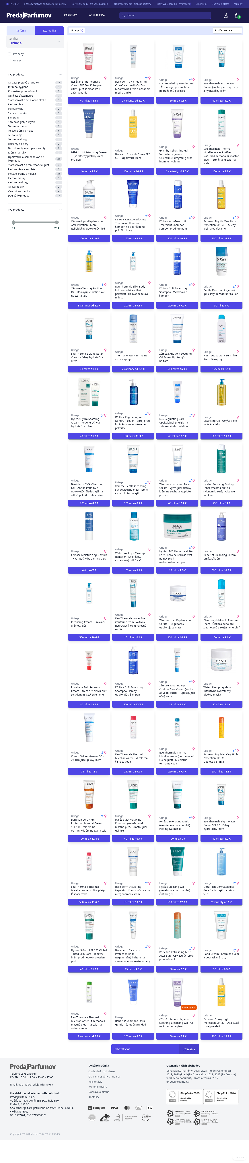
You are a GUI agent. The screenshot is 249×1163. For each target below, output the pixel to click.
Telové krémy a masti (33, 130)
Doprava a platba (98, 1092)
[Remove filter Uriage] (81, 30)
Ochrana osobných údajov (104, 1076)
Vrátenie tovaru (97, 1086)
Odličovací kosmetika (33, 95)
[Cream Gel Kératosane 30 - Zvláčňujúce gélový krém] (89, 727)
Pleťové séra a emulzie (33, 169)
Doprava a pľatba (220, 4)
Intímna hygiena (33, 87)
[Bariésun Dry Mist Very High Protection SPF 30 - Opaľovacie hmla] (221, 727)
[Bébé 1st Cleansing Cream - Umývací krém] (221, 526)
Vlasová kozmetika (33, 191)
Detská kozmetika (34, 195)
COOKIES (239, 1157)
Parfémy (70, 15)
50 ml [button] (221, 305)
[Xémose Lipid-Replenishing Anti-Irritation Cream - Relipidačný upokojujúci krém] (89, 194)
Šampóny (33, 117)
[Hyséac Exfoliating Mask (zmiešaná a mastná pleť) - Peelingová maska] (177, 794)
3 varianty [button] (89, 305)
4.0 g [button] (89, 570)
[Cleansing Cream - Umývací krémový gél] (89, 593)
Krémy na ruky (33, 152)
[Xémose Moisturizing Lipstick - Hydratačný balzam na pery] (89, 526)
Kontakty (238, 4)
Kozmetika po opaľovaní (33, 91)
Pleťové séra (33, 104)
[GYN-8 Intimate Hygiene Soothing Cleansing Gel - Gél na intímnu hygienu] (177, 992)
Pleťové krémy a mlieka (34, 173)
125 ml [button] (221, 369)
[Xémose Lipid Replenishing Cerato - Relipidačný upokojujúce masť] (177, 593)
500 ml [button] (177, 369)
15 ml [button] (177, 570)
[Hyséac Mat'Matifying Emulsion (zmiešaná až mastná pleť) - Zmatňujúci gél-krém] (133, 794)
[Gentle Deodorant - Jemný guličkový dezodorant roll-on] (221, 261)
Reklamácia (95, 1081)
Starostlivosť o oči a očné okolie (33, 100)
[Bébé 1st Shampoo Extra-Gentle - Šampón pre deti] (133, 992)
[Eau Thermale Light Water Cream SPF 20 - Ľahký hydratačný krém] (221, 794)
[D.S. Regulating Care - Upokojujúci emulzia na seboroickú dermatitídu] (177, 392)
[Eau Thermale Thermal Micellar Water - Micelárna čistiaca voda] (133, 727)
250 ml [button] (221, 171)
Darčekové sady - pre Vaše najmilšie (83, 3)
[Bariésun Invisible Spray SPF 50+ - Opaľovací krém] (133, 123)
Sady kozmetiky (33, 113)
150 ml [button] (177, 100)
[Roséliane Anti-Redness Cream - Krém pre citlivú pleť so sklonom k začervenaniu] (89, 660)
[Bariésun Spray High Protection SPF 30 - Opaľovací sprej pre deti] (221, 992)
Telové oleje (33, 135)
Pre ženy (18, 54)
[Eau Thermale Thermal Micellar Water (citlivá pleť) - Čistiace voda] (89, 861)
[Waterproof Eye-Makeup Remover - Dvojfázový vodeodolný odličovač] (133, 526)
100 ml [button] (133, 436)
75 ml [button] (89, 771)
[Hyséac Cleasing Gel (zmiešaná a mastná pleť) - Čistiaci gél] (177, 861)
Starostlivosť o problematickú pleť (33, 165)
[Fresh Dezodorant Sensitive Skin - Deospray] (221, 328)
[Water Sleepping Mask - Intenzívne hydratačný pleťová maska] (221, 660)
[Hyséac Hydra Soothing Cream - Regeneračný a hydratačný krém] (89, 392)
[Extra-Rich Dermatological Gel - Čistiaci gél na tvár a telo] (221, 861)
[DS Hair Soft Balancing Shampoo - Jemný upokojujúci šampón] (133, 660)
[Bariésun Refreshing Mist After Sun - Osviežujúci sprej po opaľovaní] (177, 925)
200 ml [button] (133, 171)
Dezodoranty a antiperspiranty (33, 148)
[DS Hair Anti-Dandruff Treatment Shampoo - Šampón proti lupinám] (177, 194)
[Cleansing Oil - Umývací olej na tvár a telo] (221, 392)
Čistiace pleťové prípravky (34, 82)
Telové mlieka (33, 187)
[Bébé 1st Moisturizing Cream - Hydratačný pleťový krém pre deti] (89, 123)
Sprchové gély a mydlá (33, 122)
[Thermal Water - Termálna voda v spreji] (133, 328)
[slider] (13, 222)
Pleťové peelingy (33, 182)
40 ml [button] (89, 100)
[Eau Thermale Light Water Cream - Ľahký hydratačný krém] (89, 328)
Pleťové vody (33, 108)
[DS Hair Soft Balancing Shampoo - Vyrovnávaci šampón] (177, 261)
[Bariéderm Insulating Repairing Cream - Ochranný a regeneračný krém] (133, 861)
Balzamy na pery (33, 143)
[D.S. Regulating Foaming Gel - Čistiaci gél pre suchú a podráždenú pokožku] (177, 56)
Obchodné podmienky (101, 1071)
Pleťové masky (33, 178)
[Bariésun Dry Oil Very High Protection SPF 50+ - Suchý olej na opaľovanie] (221, 194)
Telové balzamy (33, 126)
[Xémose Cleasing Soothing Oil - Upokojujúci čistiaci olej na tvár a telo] (89, 261)
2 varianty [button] (133, 100)
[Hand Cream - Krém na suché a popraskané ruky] (221, 925)
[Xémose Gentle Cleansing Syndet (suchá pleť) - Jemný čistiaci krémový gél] (133, 459)
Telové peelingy (33, 139)
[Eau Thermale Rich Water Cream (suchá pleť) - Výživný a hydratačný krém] (221, 56)
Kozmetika (96, 15)
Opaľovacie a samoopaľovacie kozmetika (34, 158)
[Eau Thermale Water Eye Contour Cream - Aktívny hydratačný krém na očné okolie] (133, 593)
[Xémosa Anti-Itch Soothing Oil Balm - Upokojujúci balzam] (177, 328)
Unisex (17, 60)
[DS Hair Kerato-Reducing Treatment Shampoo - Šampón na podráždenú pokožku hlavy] (133, 194)
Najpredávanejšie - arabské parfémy (126, 3)
